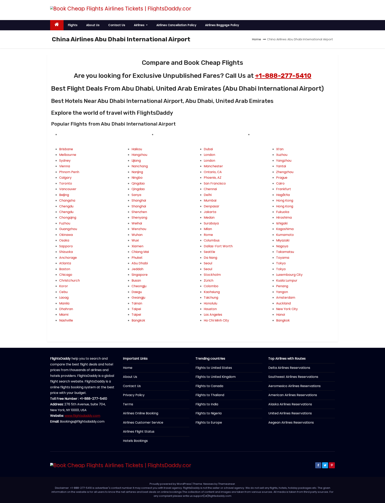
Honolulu (210, 303)
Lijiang (136, 160)
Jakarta (210, 212)
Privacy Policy (134, 395)
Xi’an (280, 149)
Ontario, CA (213, 172)
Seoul (208, 263)
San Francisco (215, 183)
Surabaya (211, 223)
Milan (208, 229)
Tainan (137, 303)
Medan (209, 217)
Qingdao (138, 183)
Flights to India (207, 404)
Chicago (65, 274)
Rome (208, 234)
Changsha (67, 200)
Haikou (137, 149)
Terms (128, 404)
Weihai (137, 223)
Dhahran (66, 309)
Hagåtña (283, 195)
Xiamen (137, 246)
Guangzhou (68, 229)
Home (256, 39)
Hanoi (280, 314)
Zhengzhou (284, 172)
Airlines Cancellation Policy (176, 25)
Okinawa (66, 234)
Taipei (136, 309)
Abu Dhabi (140, 263)
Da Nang (210, 257)
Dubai (208, 149)
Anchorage (68, 257)
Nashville (66, 320)
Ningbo (137, 177)
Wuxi (135, 240)
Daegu (137, 292)
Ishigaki (282, 223)
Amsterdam (285, 297)
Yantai (281, 166)
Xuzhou (281, 154)
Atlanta (65, 263)
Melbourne (67, 154)
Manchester (213, 166)
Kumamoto (285, 234)
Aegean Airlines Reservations (291, 422)
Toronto (65, 183)
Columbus (212, 240)
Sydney (65, 160)
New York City (287, 309)
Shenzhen (139, 212)
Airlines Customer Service (143, 422)
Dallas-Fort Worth (218, 246)
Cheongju (139, 286)
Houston (210, 309)
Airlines (139, 25)
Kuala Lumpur (286, 280)
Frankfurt (283, 189)
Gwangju (138, 297)
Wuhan (137, 234)
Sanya (136, 195)
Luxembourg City (289, 274)
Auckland (283, 303)
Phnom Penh (69, 172)
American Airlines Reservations (292, 395)
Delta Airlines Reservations (289, 367)
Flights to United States (214, 367)
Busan (136, 280)
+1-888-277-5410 (283, 75)
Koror (63, 286)
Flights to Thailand (210, 395)
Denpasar (211, 206)
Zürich (208, 280)
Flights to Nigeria (209, 413)
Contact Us (116, 25)
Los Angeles (213, 314)
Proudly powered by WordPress (171, 484)
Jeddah (137, 269)
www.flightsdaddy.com (82, 415)
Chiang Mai (140, 251)
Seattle (209, 251)
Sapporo (66, 246)
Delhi (208, 195)
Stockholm (212, 274)
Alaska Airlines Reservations (290, 404)
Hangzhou (139, 154)
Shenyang (139, 217)
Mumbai (210, 200)
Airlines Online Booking (140, 413)
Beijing (64, 195)
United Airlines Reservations (290, 413)
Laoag (64, 297)
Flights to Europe (209, 422)
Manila (64, 303)
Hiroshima (284, 217)
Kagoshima (285, 229)
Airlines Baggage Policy (222, 25)
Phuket (137, 257)
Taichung (211, 297)
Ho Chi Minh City (216, 320)
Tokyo (281, 263)
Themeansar (226, 484)
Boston (64, 269)
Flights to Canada (209, 386)
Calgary (65, 177)
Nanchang (140, 166)
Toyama (282, 257)
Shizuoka (66, 251)
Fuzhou (64, 223)
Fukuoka (282, 212)
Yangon (282, 292)
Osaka (64, 240)
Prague (281, 177)
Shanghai (139, 200)
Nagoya (282, 246)
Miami (63, 314)
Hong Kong (284, 200)
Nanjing (137, 172)
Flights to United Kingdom (216, 376)
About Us (92, 25)
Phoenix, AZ (212, 177)
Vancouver (67, 189)
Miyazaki (282, 240)
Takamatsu (285, 251)
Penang (282, 286)
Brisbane (66, 149)
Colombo (211, 286)
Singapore (140, 274)
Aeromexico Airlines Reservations (294, 386)
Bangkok (138, 320)
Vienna (64, 166)
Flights (73, 25)
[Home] (57, 25)
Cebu (63, 292)
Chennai (210, 189)
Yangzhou (283, 160)
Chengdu (66, 206)
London (209, 154)
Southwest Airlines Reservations (293, 376)
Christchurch (69, 280)
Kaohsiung (212, 292)
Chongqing (67, 217)
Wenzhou (139, 229)
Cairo (280, 183)
